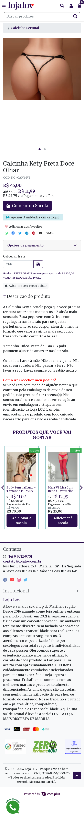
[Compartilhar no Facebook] (13, 233)
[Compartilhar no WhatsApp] (6, 233)
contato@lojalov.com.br (22, 561)
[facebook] (5, 579)
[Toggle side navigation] (4, 5)
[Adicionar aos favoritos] (12, 449)
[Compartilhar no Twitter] (20, 233)
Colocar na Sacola (21, 520)
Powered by (32, 794)
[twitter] (25, 579)
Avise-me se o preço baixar (27, 286)
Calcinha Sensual (25, 28)
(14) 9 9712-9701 (20, 556)
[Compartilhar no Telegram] (26, 233)
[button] (71, 6)
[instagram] (19, 579)
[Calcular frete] (38, 264)
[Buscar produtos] (62, 6)
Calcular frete (14, 256)
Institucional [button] (16, 590)
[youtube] (12, 579)
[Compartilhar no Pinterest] (33, 233)
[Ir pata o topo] (77, 775)
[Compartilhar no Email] (40, 233)
